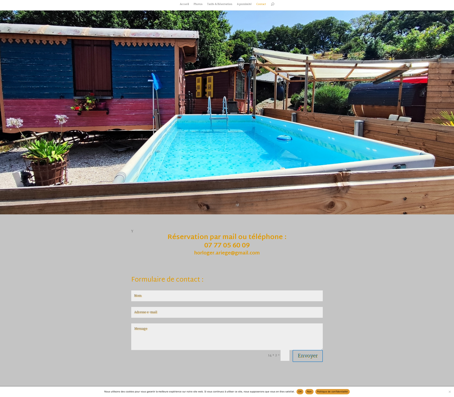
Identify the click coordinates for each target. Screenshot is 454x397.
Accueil (184, 4)
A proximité (244, 4)
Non (309, 391)
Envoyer (308, 356)
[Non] (449, 391)
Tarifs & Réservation (219, 4)
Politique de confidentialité (332, 391)
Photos (198, 4)
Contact (261, 4)
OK (300, 391)
